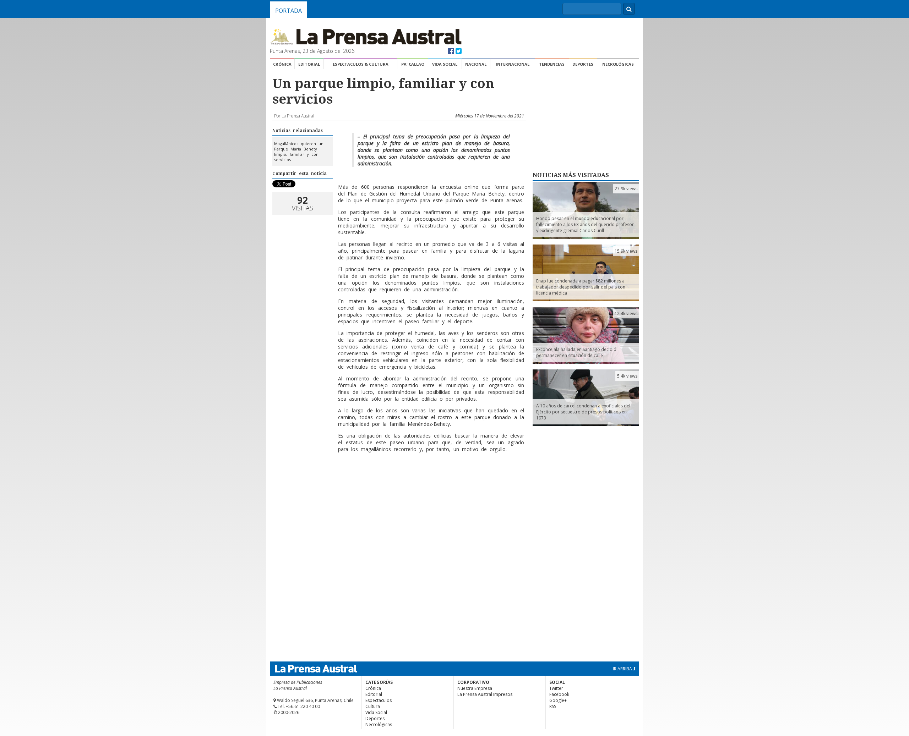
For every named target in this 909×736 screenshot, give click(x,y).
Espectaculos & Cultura (360, 64)
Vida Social (444, 64)
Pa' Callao (412, 64)
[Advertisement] (398, 481)
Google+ (558, 700)
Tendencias (552, 64)
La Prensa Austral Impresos (484, 694)
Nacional (475, 64)
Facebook (559, 694)
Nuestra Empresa (474, 688)
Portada (288, 11)
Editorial (309, 64)
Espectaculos (378, 700)
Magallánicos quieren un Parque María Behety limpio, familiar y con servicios (298, 151)
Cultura (372, 706)
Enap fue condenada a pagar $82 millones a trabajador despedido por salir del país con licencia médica (580, 287)
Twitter (556, 688)
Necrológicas (618, 64)
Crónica (282, 64)
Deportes (582, 64)
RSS (552, 706)
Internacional (512, 64)
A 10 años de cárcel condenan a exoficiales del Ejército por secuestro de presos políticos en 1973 (583, 412)
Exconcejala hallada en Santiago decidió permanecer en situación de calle (576, 352)
